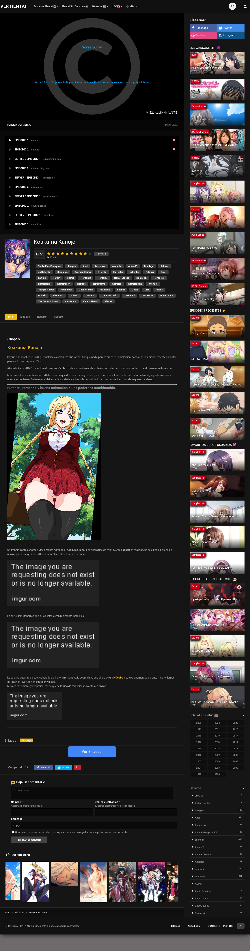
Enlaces (25, 316)
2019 (198, 735)
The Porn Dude (109, 295)
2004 (198, 767)
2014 (235, 742)
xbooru (108, 301)
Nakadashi (105, 289)
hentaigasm (44, 284)
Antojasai (200, 861)
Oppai (135, 289)
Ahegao (72, 266)
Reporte (59, 316)
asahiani (199, 869)
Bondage (149, 266)
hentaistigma (135, 284)
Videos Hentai (90, 301)
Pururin (42, 295)
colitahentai (44, 272)
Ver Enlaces (91, 751)
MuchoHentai (86, 289)
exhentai (134, 272)
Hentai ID (102, 278)
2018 (217, 735)
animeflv (116, 266)
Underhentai (166, 295)
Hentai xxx (159, 278)
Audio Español (202, 891)
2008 (235, 755)
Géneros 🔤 (99, 6)
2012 (217, 748)
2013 (198, 748)
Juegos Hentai (46, 289)
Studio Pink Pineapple (49, 266)
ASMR (198, 883)
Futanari (149, 272)
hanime (42, 278)
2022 (198, 729)
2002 (235, 767)
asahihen (200, 876)
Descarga (26, 740)
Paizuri (159, 289)
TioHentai (129, 295)
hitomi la (153, 284)
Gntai (163, 272)
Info (10, 316)
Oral (147, 289)
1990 (217, 774)
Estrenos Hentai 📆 (45, 6)
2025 (198, 722)
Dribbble (200, 35)
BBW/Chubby (202, 905)
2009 (217, 755)
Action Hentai (202, 803)
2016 (198, 742)
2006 (217, 761)
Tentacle (89, 295)
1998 (198, 774)
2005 (235, 761)
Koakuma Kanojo (24, 347)
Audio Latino (201, 898)
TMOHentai (147, 295)
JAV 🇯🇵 (116, 6)
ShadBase (58, 295)
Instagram (229, 35)
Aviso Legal (194, 926)
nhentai (121, 289)
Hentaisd (116, 284)
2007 (198, 761)
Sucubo (74, 295)
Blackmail (200, 913)
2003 (217, 767)
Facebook (202, 28)
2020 (235, 729)
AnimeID (132, 266)
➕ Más (130, 6)
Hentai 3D (86, 278)
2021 (217, 729)
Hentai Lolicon (121, 278)
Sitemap (175, 926)
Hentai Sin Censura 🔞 (75, 6)
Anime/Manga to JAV (206, 832)
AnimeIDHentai (203, 854)
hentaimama (98, 284)
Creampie (62, 272)
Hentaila (81, 284)
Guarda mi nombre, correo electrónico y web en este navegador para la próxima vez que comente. (71, 832)
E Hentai (102, 272)
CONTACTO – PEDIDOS (220, 926)
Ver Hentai (70, 301)
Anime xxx (99, 266)
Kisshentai (66, 289)
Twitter (227, 28)
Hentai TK (141, 278)
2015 (217, 742)
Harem (56, 278)
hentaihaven (63, 284)
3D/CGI (199, 795)
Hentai (70, 278)
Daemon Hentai (83, 272)
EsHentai (118, 272)
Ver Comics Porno (48, 301)
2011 (235, 748)
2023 (235, 722)
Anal (85, 266)
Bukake (164, 266)
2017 (235, 735)
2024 (217, 722)
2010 (198, 755)
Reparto (42, 316)
